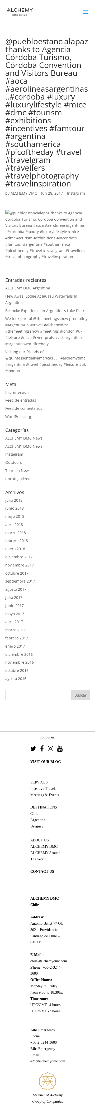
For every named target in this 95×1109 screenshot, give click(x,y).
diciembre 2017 (19, 556)
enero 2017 (15, 646)
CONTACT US (42, 872)
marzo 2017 (15, 629)
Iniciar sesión (17, 392)
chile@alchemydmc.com (48, 961)
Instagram (76, 193)
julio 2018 (13, 500)
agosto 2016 (15, 678)
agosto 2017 (15, 589)
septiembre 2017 (20, 581)
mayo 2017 (14, 613)
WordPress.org (18, 416)
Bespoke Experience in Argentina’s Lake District (47, 310)
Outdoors (13, 462)
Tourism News (18, 470)
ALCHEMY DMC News (23, 438)
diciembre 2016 (19, 654)
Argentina (37, 820)
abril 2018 (14, 524)
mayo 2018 (14, 516)
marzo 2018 (15, 532)
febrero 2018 (16, 540)
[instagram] (52, 749)
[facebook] (44, 749)
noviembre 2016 (19, 662)
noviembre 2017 (19, 565)
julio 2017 (13, 597)
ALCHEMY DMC (24, 193)
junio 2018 (14, 508)
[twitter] (35, 749)
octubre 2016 (16, 670)
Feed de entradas (20, 400)
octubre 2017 (16, 573)
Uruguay (36, 826)
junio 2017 (14, 605)
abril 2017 (14, 621)
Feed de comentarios (23, 408)
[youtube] (60, 749)
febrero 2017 (16, 637)
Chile (34, 814)
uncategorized (18, 478)
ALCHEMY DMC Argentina (27, 287)
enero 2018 (15, 548)
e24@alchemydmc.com (47, 1061)
